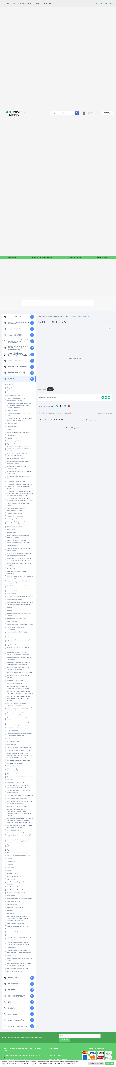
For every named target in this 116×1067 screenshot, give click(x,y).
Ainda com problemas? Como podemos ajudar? (56, 413)
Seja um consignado (74, 257)
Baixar (50, 389)
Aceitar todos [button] (109, 1063)
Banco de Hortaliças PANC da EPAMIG (53, 420)
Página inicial (42, 316)
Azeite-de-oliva (42, 389)
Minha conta (12, 257)
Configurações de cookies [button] (96, 1063)
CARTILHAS (71, 316)
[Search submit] (77, 113)
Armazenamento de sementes (86, 420)
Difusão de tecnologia (57, 316)
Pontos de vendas (102, 257)
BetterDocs (80, 428)
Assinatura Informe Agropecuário (42, 257)
